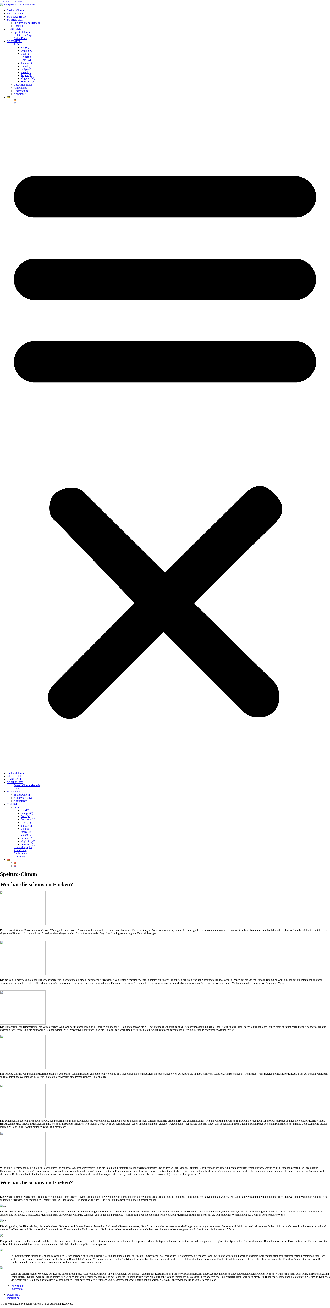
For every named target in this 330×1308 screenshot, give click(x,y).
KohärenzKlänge (23, 35)
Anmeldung (20, 87)
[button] (165, 438)
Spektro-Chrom (15, 10)
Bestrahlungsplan (23, 84)
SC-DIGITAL (14, 41)
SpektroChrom (22, 32)
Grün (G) (26, 59)
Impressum (17, 1288)
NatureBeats (20, 38)
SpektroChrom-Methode (27, 22)
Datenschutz (17, 1285)
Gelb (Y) (25, 53)
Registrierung (21, 90)
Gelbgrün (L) (28, 56)
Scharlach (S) (28, 81)
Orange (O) (27, 50)
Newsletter (19, 93)
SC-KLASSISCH (16, 16)
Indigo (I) (26, 69)
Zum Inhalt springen (11, 1)
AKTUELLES (15, 13)
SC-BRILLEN (15, 19)
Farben (17, 44)
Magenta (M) (28, 78)
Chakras (18, 25)
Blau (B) (25, 66)
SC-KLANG (14, 28)
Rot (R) (25, 47)
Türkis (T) (26, 63)
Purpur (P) (26, 75)
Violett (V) (26, 72)
